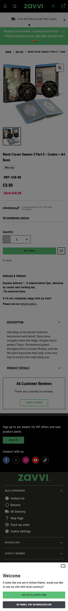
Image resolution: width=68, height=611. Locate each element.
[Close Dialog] (63, 566)
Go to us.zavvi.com (34, 595)
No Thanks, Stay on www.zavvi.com (34, 604)
